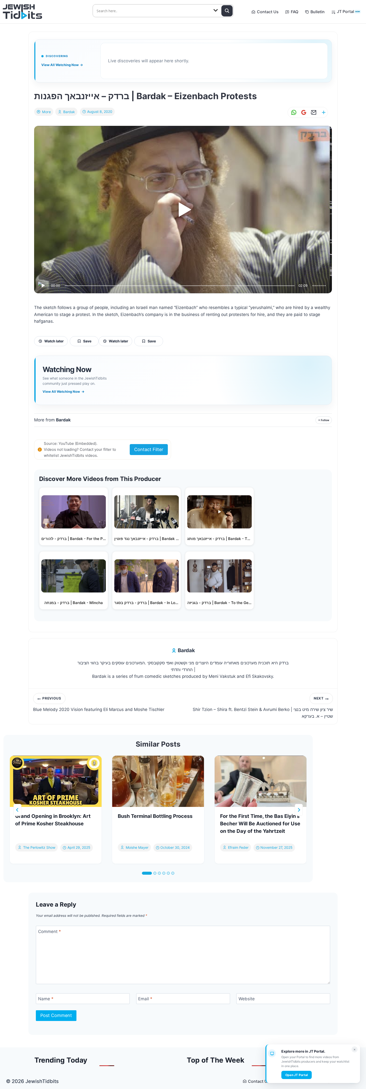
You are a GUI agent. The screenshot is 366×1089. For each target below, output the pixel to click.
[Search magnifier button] (227, 10)
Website (247, 998)
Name (46, 998)
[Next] (299, 810)
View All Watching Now (62, 65)
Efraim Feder (238, 848)
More (46, 112)
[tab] (147, 873)
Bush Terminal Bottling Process (155, 816)
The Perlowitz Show (39, 848)
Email (145, 998)
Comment (49, 931)
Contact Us (268, 11)
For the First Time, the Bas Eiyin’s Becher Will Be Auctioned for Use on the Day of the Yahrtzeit (260, 823)
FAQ (294, 11)
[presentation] (56, 781)
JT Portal (348, 11)
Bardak (69, 112)
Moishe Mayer (137, 848)
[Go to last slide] (17, 810)
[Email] (313, 112)
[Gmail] (303, 112)
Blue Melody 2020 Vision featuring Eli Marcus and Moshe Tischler (98, 704)
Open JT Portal (296, 1075)
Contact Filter (148, 449)
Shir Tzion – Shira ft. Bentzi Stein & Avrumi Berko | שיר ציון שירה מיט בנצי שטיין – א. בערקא (263, 707)
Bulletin (317, 11)
